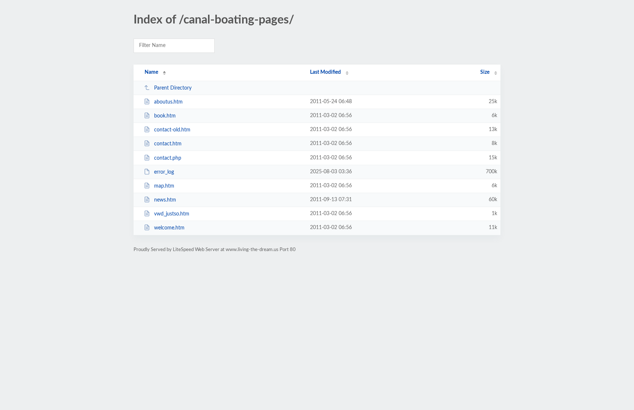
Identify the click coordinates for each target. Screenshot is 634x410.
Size (484, 72)
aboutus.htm (168, 102)
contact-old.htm (172, 130)
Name (151, 72)
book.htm (165, 116)
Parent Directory (173, 88)
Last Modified (325, 72)
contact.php (167, 158)
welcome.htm (169, 228)
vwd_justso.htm (171, 214)
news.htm (165, 200)
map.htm (164, 186)
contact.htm (168, 143)
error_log (164, 172)
